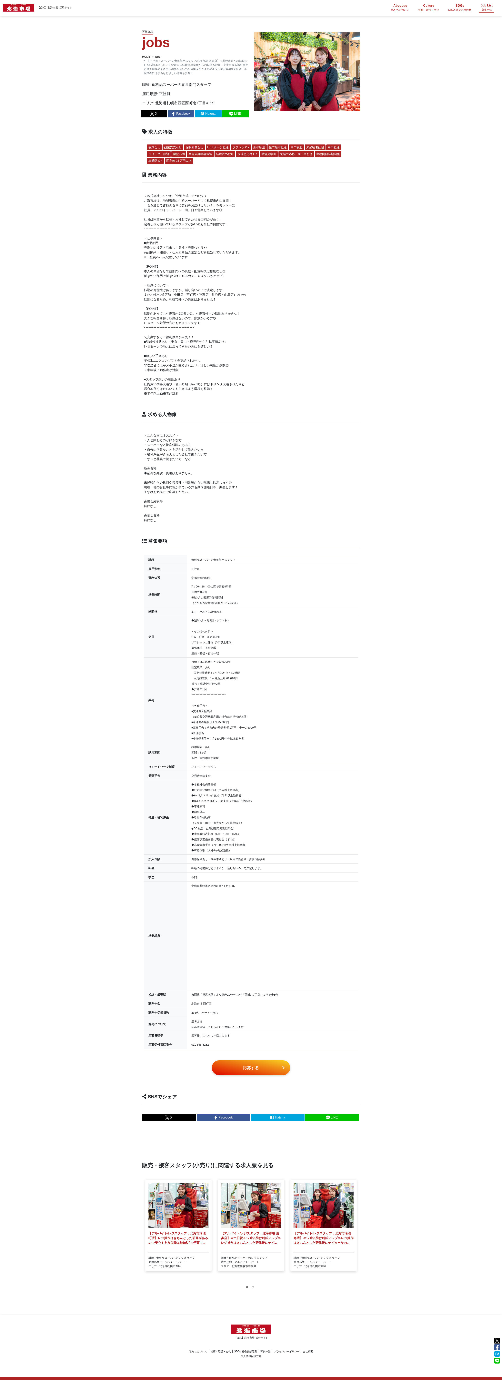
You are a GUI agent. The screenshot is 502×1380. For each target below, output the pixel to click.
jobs (157, 56)
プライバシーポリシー (286, 1351)
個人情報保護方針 (251, 1356)
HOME (146, 56)
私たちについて (198, 1351)
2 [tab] (254, 1288)
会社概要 (308, 1351)
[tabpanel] (178, 1225)
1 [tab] (248, 1288)
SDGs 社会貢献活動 (245, 1351)
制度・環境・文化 (220, 1351)
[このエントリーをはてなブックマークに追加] (497, 1353)
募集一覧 (265, 1351)
